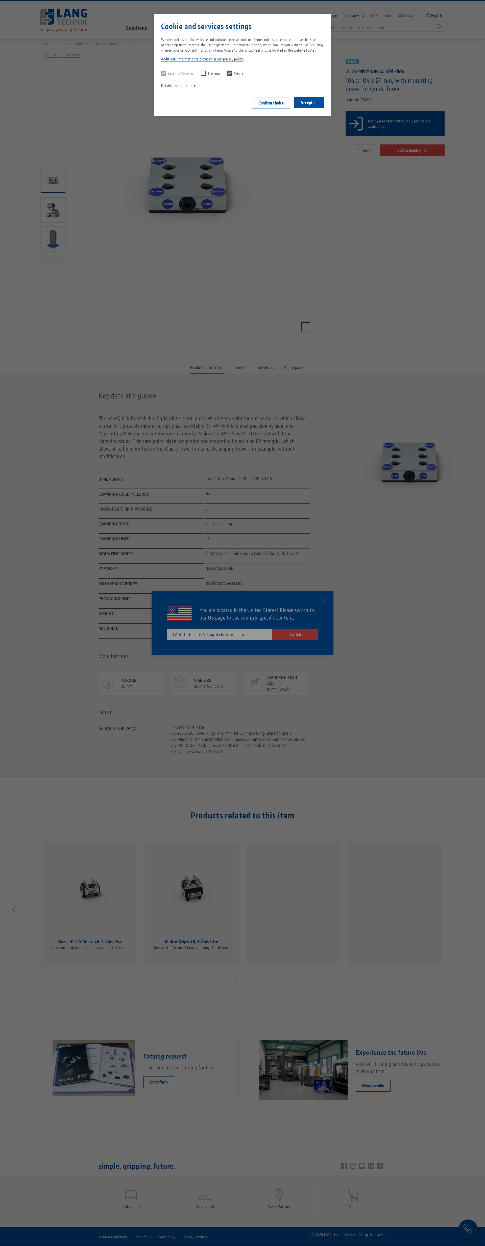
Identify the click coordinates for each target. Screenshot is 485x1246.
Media (238, 73)
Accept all (309, 102)
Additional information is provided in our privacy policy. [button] (202, 59)
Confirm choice (271, 102)
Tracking (214, 73)
